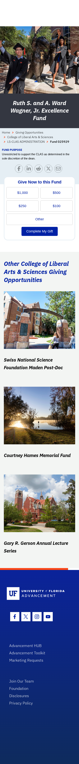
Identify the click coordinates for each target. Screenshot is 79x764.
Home (6, 132)
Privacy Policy (21, 703)
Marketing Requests (26, 660)
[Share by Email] (59, 169)
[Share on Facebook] (20, 169)
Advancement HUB (25, 645)
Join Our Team (21, 681)
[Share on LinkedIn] (30, 169)
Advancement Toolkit (27, 652)
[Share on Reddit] (39, 169)
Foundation (18, 688)
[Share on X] (49, 169)
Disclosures (19, 695)
